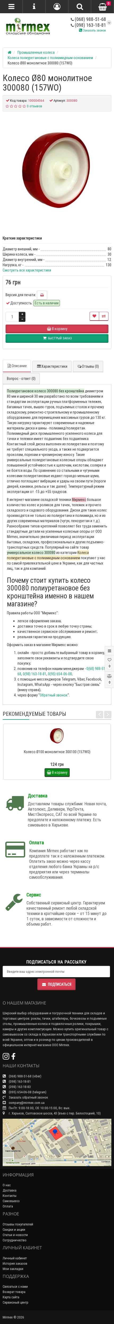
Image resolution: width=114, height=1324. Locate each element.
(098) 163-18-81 (90, 25)
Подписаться (59, 984)
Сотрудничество (15, 1240)
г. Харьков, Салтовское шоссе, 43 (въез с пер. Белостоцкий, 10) (54, 1113)
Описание (19, 365)
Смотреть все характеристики (27, 270)
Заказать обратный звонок (28, 1097)
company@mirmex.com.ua (27, 1102)
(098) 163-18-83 (19, 1087)
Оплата (8, 1206)
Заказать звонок (94, 30)
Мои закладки (13, 1269)
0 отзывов (34, 106)
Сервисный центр (15, 1302)
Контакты (9, 1195)
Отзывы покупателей (18, 1224)
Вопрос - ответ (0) (21, 378)
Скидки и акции (14, 1229)
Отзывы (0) (90, 366)
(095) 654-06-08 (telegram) (27, 1092)
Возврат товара (14, 1292)
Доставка (9, 1190)
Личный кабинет (15, 1258)
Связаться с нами (15, 1286)
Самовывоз (11, 1201)
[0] (102, 7)
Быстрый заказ (59, 745)
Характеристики (54, 366)
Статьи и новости (15, 1235)
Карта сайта (11, 1297)
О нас (7, 1185)
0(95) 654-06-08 (60, 674)
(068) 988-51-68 (90, 19)
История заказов (15, 1263)
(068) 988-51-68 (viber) (24, 1076)
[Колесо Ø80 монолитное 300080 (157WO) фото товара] (57, 171)
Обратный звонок (54, 695)
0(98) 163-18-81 (34, 674)
